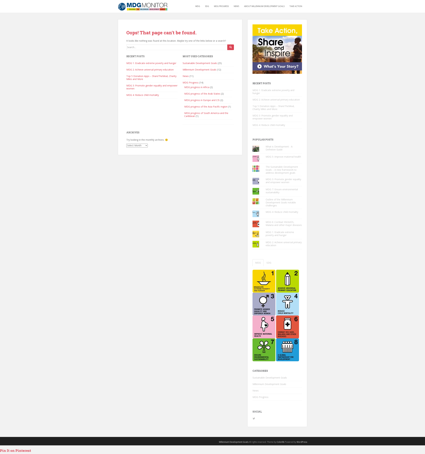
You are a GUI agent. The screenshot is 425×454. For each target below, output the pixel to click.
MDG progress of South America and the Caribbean (206, 114)
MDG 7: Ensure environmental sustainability (282, 191)
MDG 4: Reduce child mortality (142, 95)
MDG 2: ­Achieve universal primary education (150, 69)
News (236, 6)
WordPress (302, 442)
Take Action (296, 6)
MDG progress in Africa (196, 87)
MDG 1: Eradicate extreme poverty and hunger (151, 63)
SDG (207, 6)
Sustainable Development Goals (200, 63)
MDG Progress (221, 6)
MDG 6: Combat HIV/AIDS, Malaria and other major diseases (284, 223)
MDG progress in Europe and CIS (202, 100)
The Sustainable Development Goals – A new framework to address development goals (282, 169)
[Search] (230, 47)
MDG (197, 6)
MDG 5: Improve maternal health (283, 156)
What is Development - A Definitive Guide (279, 148)
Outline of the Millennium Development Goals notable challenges (281, 202)
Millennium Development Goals (199, 69)
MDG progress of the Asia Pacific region (205, 106)
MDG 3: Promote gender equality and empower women (151, 87)
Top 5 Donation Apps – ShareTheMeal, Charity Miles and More (151, 77)
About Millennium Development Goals (264, 6)
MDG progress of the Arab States (202, 93)
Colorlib (280, 442)
